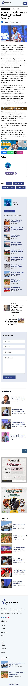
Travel (2, 635)
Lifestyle (3, 628)
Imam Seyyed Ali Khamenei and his (17, 582)
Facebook (4, 152)
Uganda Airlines (20, 187)
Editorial (3, 645)
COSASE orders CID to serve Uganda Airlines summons (17, 273)
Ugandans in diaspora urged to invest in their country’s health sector (18, 423)
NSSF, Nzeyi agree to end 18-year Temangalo (17, 673)
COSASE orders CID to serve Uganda (19, 525)
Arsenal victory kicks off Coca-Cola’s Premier (19, 571)
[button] (25, 3)
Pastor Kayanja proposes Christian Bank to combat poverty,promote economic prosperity (18, 436)
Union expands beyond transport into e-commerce (19, 548)
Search (24, 451)
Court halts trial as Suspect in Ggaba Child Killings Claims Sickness (17, 220)
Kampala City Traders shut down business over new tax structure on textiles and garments (17, 309)
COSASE (9, 183)
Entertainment (4, 632)
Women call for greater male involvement (19, 559)
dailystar (14, 413)
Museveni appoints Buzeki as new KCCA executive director (18, 410)
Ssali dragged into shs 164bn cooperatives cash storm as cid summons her (19, 398)
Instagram (20, 152)
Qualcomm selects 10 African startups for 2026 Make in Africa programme (17, 250)
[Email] (16, 173)
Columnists (3, 648)
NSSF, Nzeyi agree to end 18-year (20, 536)
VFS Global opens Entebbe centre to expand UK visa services (16, 243)
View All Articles (10, 211)
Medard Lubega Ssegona (8, 187)
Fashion (3, 625)
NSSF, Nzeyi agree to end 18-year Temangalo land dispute (17, 280)
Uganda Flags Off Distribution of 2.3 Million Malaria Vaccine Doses (16, 265)
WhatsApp (10, 152)
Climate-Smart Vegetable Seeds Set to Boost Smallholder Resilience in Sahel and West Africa (11, 321)
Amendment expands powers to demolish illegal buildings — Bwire (17, 258)
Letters (3, 652)
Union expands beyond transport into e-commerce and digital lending (17, 288)
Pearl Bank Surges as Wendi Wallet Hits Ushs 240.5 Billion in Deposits (17, 228)
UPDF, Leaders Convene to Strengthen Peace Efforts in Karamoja (17, 235)
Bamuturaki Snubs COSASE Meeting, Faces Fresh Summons (14, 15)
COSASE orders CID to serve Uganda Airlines (17, 663)
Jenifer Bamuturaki (18, 183)
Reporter (6, 22)
